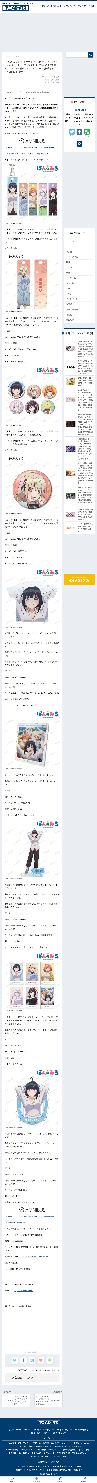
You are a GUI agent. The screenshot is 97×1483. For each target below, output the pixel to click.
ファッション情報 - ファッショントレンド (34, 1446)
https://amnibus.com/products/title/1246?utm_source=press (29, 147)
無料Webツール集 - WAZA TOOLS (30, 1470)
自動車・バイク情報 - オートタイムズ (26, 1453)
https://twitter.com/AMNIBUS (16, 1222)
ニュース (70, 241)
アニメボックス (51, 1474)
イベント (41, 1370)
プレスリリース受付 (86, 6)
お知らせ (70, 320)
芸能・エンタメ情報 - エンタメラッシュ (49, 1443)
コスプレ (70, 283)
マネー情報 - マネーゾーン (47, 1450)
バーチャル (71, 278)
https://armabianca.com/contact (35, 1257)
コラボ (69, 304)
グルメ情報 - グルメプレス (18, 1443)
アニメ (69, 246)
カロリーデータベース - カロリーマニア (34, 1466)
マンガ (69, 252)
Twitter (72, 136)
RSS (79, 147)
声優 (68, 273)
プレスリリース (53, 1370)
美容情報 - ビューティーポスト (68, 1446)
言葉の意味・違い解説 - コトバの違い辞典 (65, 1470)
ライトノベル (72, 257)
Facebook (79, 136)
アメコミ (70, 267)
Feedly (87, 136)
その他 (69, 315)
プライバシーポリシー (45, 1430)
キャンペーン (72, 299)
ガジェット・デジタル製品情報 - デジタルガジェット (67, 1453)
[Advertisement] (48, 31)
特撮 (68, 262)
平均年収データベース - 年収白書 (68, 1466)
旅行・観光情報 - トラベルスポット (77, 1450)
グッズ (33, 1370)
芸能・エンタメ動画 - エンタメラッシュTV (49, 1456)
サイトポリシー (66, 1430)
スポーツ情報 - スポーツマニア (19, 1450)
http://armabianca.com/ (23, 1291)
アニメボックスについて (51, 6)
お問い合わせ (69, 6)
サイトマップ (60, 1433)
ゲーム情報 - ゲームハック (80, 1443)
